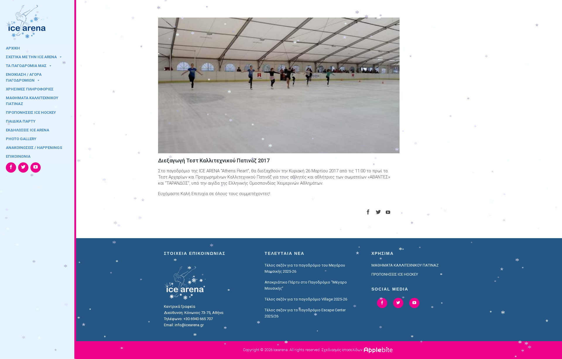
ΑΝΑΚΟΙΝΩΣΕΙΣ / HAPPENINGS (34, 147)
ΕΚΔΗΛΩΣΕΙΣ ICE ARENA (27, 130)
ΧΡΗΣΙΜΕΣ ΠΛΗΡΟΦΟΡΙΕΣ (30, 89)
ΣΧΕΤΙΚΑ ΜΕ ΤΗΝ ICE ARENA (31, 57)
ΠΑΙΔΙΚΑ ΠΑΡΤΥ (20, 121)
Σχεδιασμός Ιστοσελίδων (341, 350)
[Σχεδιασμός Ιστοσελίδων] (378, 350)
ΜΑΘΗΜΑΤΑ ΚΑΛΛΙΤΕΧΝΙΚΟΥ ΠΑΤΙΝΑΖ (32, 100)
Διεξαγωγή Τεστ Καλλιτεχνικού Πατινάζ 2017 (214, 160)
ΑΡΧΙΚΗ (13, 48)
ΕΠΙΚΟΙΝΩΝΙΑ (18, 156)
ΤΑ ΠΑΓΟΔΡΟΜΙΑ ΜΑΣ (26, 65)
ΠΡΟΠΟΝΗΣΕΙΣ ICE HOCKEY (31, 112)
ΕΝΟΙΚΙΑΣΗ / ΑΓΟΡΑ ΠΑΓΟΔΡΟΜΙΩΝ (24, 76)
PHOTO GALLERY (21, 139)
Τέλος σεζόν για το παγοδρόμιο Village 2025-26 (306, 299)
